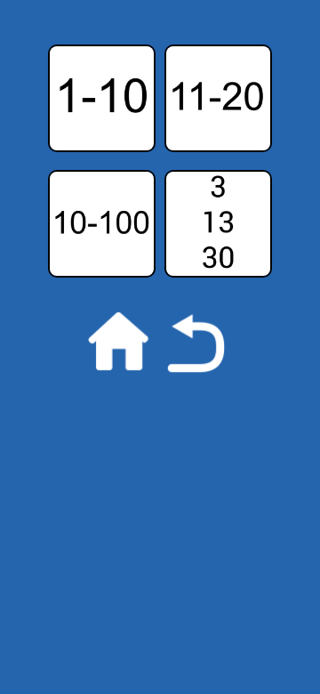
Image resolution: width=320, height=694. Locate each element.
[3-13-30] (218, 179)
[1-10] (102, 53)
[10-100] (102, 179)
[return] (160, 304)
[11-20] (218, 53)
